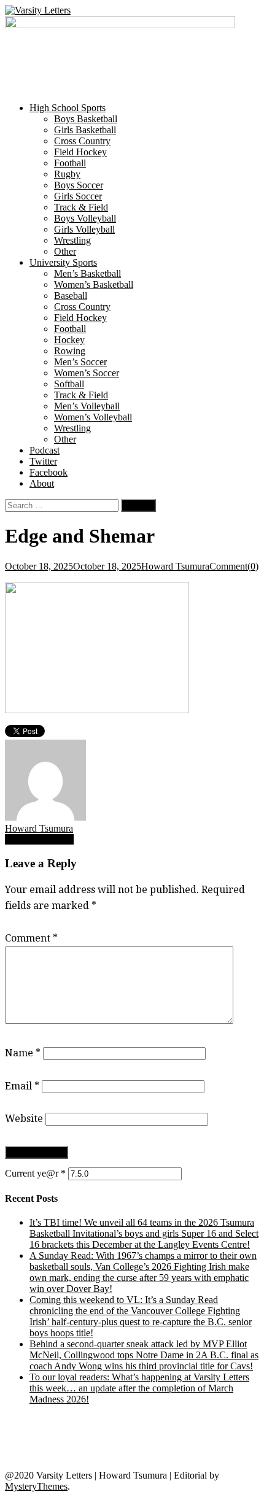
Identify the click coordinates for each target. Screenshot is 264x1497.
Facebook (48, 472)
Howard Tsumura (175, 566)
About (41, 483)
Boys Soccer (78, 185)
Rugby (67, 174)
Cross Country (82, 141)
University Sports (63, 262)
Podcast (44, 450)
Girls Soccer (78, 196)
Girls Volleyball (84, 229)
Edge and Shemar (39, 839)
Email (22, 1086)
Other (65, 251)
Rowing (69, 351)
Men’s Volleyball (87, 406)
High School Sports (67, 108)
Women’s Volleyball (93, 417)
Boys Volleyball (85, 218)
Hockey (69, 340)
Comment (31, 938)
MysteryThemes (36, 1486)
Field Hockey (80, 152)
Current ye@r (35, 1173)
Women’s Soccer (86, 373)
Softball (69, 384)
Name (23, 1053)
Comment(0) (233, 566)
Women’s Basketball (93, 284)
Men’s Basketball (87, 273)
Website (24, 1118)
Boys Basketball (85, 119)
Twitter (43, 461)
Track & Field (81, 207)
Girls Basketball (85, 130)
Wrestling (72, 240)
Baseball (70, 295)
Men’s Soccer (80, 362)
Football (70, 163)
